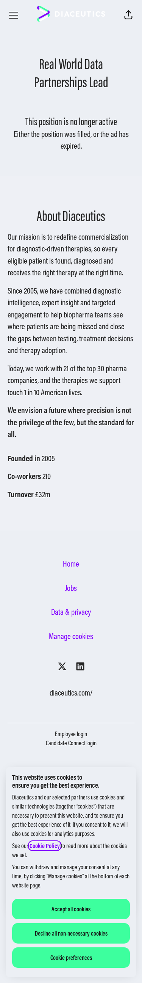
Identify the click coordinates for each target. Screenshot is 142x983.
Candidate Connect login (71, 743)
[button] (128, 15)
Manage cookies (71, 636)
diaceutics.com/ (71, 693)
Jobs (71, 588)
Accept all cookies (71, 909)
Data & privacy (71, 612)
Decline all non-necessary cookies (71, 933)
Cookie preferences (71, 957)
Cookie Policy (45, 846)
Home (71, 564)
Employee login (71, 734)
